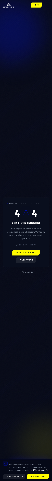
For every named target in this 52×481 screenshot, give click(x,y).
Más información (40, 470)
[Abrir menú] (46, 5)
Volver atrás (27, 272)
